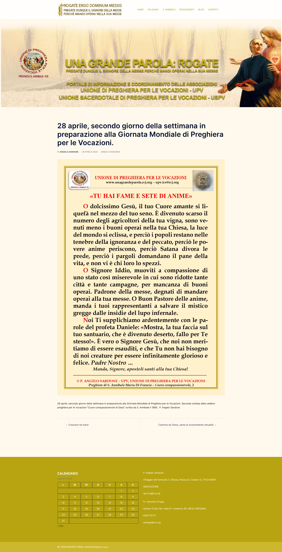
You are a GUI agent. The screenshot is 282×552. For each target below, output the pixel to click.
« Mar (60, 525)
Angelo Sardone (69, 152)
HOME (140, 9)
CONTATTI (213, 9)
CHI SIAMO (153, 9)
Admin (105, 547)
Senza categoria (110, 152)
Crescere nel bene (78, 424)
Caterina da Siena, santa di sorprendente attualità (186, 424)
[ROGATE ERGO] (89, 9)
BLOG (201, 9)
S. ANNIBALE (169, 9)
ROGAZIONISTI (186, 9)
